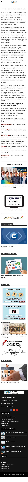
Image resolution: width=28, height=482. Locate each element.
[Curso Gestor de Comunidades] (14, 372)
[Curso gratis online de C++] (14, 236)
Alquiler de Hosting (10, 441)
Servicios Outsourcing (5, 423)
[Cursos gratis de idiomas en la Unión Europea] (14, 175)
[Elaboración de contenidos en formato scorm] (14, 265)
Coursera (3, 146)
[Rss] (14, 410)
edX (2, 150)
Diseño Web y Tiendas (11, 437)
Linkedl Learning (5, 155)
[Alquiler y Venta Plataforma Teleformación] (3, 447)
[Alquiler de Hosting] (3, 442)
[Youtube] (17, 410)
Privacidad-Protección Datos (7, 464)
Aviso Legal (3, 462)
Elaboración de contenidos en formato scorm (16, 432)
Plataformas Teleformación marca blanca (10, 421)
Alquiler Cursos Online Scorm (7, 419)
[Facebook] (11, 410)
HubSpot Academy (5, 135)
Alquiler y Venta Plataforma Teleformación (15, 446)
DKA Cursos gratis (5, 129)
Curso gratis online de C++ (8, 246)
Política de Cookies (5, 466)
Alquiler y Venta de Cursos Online (13, 451)
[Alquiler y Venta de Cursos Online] (3, 452)
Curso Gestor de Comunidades (10, 382)
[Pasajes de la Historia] (14, 328)
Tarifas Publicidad (5, 468)
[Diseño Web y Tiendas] (3, 437)
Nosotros (3, 460)
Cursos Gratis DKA (5, 425)
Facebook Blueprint (5, 140)
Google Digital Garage (6, 124)
